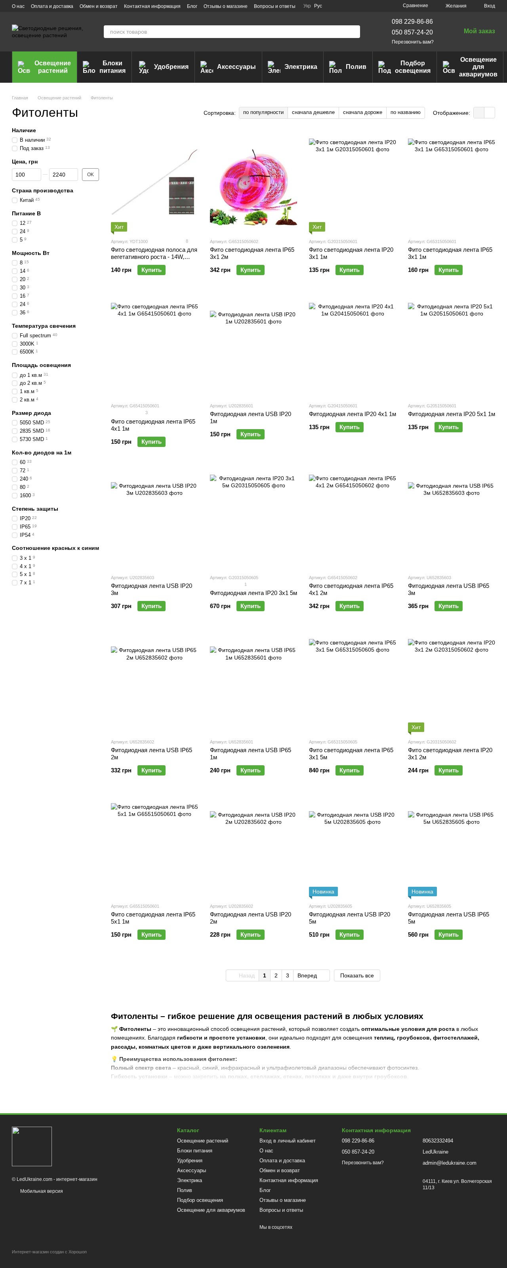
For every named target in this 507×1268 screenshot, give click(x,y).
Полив (356, 66)
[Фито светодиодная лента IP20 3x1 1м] (352, 182)
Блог (192, 6)
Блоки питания (112, 67)
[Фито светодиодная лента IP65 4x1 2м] (352, 518)
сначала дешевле (313, 112)
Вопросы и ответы (274, 6)
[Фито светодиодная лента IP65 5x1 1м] (154, 846)
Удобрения (171, 66)
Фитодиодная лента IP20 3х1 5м (253, 592)
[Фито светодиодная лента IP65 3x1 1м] (451, 182)
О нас (18, 6)
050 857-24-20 (412, 32)
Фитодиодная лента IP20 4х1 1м (352, 414)
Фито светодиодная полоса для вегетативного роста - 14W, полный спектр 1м (154, 256)
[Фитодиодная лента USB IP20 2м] (253, 846)
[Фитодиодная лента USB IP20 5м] (352, 846)
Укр (307, 6)
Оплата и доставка (52, 6)
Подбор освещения (413, 67)
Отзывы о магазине (226, 6)
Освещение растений (52, 67)
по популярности (263, 112)
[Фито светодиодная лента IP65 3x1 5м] (352, 682)
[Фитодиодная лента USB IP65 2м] (154, 682)
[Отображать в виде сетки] (479, 112)
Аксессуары (236, 66)
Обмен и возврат (99, 6)
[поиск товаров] (353, 31)
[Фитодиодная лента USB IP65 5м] (451, 846)
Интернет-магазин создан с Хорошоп (49, 1251)
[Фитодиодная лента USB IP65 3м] (451, 518)
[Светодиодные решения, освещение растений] (32, 1146)
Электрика (300, 66)
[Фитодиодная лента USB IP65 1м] (253, 682)
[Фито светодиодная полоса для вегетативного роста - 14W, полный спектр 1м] (154, 182)
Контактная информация (152, 6)
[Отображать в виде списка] (489, 112)
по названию (406, 112)
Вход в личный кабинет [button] (287, 1141)
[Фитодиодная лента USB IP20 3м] (154, 518)
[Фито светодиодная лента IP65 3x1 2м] (253, 182)
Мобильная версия (41, 1191)
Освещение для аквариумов (478, 67)
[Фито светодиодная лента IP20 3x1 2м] (451, 682)
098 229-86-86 (412, 21)
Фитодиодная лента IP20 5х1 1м (451, 414)
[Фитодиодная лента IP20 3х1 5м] (253, 518)
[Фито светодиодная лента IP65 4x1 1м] (154, 346)
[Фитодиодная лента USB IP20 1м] (253, 346)
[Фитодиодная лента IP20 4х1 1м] (352, 346)
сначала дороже (362, 112)
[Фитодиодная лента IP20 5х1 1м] (451, 346)
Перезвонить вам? (413, 42)
